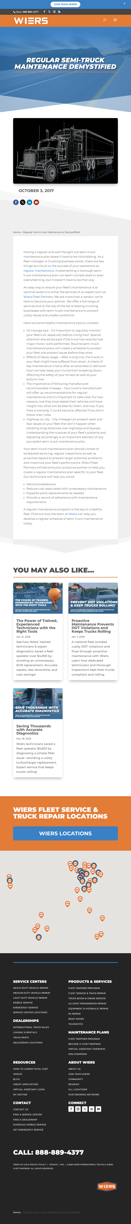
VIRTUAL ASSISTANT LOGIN (29, 1089)
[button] (86, 874)
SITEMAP (53, 1164)
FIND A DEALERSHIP (25, 1119)
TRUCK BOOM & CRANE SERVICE (87, 998)
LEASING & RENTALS (25, 1032)
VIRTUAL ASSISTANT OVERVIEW (86, 1049)
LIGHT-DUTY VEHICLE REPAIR (30, 997)
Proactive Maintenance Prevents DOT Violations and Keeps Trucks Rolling (93, 626)
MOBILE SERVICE (23, 1002)
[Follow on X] (22, 202)
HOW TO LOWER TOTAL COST (30, 1068)
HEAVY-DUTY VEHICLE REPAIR (30, 988)
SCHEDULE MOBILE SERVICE (29, 1124)
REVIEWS (73, 1084)
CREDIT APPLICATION (25, 1084)
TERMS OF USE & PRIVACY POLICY (29, 1164)
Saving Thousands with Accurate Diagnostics (33, 729)
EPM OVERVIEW (77, 1054)
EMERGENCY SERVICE (25, 1007)
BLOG (16, 1079)
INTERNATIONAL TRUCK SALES (31, 1027)
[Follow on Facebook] (16, 202)
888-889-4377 (59, 1152)
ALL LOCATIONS (77, 1089)
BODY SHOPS (76, 1018)
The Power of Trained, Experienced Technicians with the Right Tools (36, 626)
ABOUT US (74, 1068)
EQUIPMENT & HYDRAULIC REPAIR (88, 1008)
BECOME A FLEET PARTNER (84, 1044)
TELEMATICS (75, 1024)
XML (62, 1164)
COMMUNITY (75, 1079)
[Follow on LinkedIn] (29, 202)
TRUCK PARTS (21, 1037)
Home (17, 232)
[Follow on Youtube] (36, 202)
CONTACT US (20, 1109)
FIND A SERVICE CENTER (27, 1114)
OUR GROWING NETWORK (83, 1094)
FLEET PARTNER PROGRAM (84, 988)
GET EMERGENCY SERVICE (28, 1129)
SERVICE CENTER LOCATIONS (30, 1012)
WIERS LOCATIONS (65, 833)
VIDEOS (17, 1074)
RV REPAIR (74, 1013)
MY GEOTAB (20, 1094)
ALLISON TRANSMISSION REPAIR (87, 1003)
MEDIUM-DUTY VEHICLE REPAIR (31, 992)
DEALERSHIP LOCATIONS (27, 1042)
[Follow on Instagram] (78, 1109)
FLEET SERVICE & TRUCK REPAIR (87, 993)
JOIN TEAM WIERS (79, 1074)
